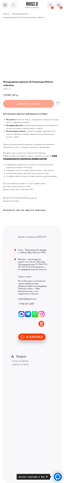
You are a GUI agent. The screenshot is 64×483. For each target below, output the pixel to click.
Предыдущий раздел (20, 14)
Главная (6, 14)
